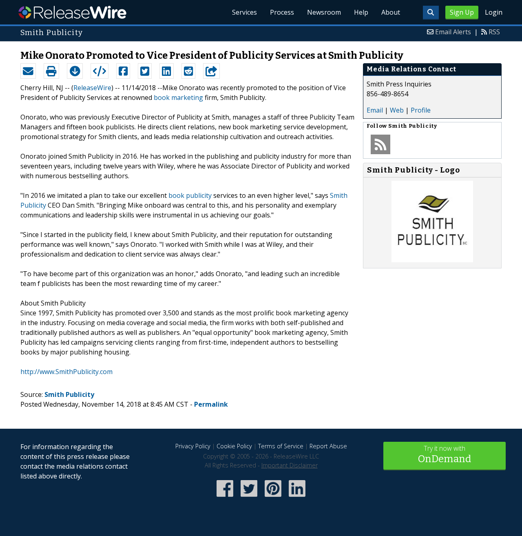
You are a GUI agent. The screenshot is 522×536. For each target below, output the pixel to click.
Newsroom (324, 12)
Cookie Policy (234, 446)
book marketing (178, 97)
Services (244, 12)
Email (375, 110)
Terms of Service (280, 446)
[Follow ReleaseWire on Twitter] (249, 497)
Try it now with (444, 454)
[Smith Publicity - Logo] (432, 259)
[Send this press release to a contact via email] (28, 71)
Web (397, 110)
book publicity (190, 195)
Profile (421, 110)
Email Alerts (453, 31)
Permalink (211, 404)
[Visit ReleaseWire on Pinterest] (273, 497)
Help (361, 12)
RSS (494, 31)
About (390, 12)
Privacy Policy (192, 446)
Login (493, 12)
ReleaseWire (72, 12)
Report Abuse (328, 446)
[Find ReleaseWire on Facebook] (225, 497)
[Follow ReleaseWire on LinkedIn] (297, 497)
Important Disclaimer (289, 465)
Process (282, 12)
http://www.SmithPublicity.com (66, 371)
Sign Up (462, 12)
